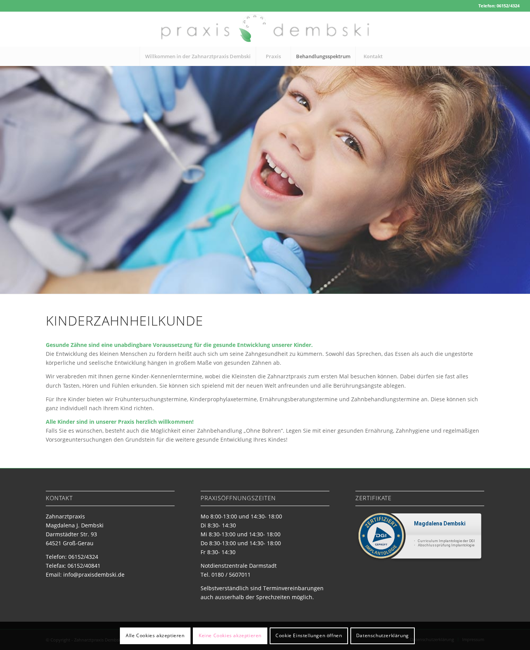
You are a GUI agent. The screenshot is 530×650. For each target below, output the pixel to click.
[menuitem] (198, 56)
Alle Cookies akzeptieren (155, 635)
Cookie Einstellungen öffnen (308, 635)
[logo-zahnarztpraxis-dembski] (264, 29)
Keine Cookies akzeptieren (230, 635)
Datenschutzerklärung (382, 635)
